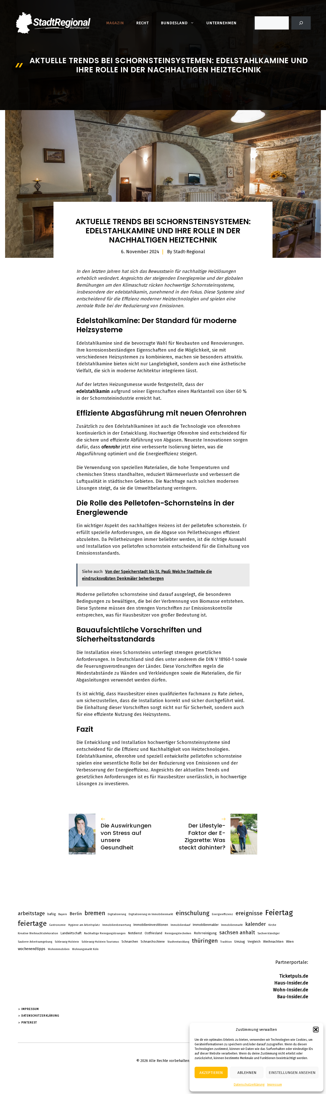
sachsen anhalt (237, 932)
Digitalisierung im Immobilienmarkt (151, 914)
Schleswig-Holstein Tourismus (100, 941)
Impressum (274, 1084)
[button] (315, 1029)
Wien (290, 941)
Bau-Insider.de (292, 996)
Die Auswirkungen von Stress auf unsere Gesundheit (126, 836)
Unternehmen (221, 23)
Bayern (62, 914)
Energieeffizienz (222, 914)
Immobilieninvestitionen (150, 925)
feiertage (32, 923)
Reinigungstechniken (178, 933)
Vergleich (254, 941)
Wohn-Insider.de (290, 990)
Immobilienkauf (180, 925)
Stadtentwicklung (178, 941)
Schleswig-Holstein (67, 941)
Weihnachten (273, 941)
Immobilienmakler (206, 925)
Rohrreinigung (205, 933)
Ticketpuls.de (293, 976)
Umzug (239, 941)
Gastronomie (57, 925)
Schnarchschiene (153, 941)
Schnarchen (129, 941)
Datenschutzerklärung (249, 1084)
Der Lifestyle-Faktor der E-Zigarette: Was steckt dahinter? (202, 836)
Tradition (226, 941)
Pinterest (29, 1022)
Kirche (272, 925)
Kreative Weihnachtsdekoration (38, 933)
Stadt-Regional (189, 252)
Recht (142, 23)
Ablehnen (246, 1072)
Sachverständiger (268, 933)
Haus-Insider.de (291, 983)
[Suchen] (301, 23)
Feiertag (279, 912)
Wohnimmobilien (59, 949)
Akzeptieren (211, 1072)
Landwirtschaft (71, 933)
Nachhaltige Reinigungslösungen (105, 933)
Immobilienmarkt (232, 925)
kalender (255, 924)
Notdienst (135, 933)
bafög (51, 914)
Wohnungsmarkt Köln (85, 949)
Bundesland (174, 23)
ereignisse (249, 913)
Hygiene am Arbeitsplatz (84, 925)
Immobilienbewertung (116, 925)
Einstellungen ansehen (292, 1072)
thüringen (205, 940)
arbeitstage (31, 913)
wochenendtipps (31, 948)
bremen (95, 913)
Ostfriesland (153, 933)
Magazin (115, 23)
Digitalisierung (117, 914)
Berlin (76, 913)
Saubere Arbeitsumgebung (35, 941)
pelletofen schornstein (215, 525)
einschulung (192, 913)
